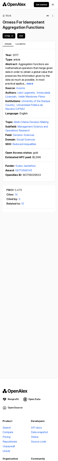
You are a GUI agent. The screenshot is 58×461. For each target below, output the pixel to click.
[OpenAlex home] (14, 4)
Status (35, 436)
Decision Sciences (23, 135)
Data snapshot (39, 432)
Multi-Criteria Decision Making (31, 122)
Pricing (6, 436)
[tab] (8, 43)
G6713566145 (23, 170)
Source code (38, 441)
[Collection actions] (52, 15)
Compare (8, 432)
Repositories (10, 441)
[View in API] (47, 15)
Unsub (6, 451)
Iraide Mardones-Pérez (31, 96)
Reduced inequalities (24, 144)
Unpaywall (9, 446)
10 (22, 203)
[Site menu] (52, 4)
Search (7, 427)
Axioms (20, 88)
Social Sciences (25, 139)
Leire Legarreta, (26, 92)
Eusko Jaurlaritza (25, 165)
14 (16, 194)
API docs (36, 427)
